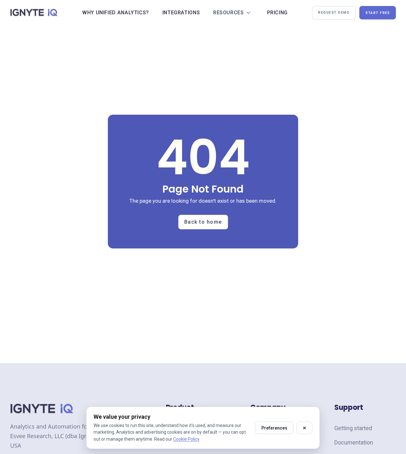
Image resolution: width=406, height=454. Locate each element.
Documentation (353, 442)
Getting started (353, 428)
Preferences (274, 427)
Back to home (203, 222)
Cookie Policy (186, 439)
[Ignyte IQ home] (34, 13)
